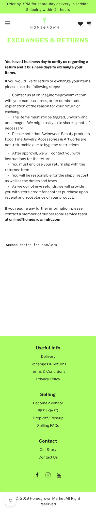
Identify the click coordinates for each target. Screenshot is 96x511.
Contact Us (48, 457)
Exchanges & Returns (48, 364)
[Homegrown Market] (44, 23)
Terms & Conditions (48, 371)
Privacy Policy (48, 379)
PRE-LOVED (48, 411)
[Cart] (89, 23)
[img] (37, 476)
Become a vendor (48, 403)
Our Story (48, 449)
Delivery (48, 356)
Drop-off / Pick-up (48, 418)
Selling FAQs (48, 425)
